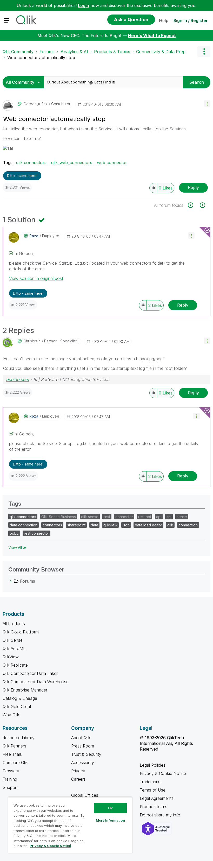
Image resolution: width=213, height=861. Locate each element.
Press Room (82, 746)
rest (107, 516)
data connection (23, 525)
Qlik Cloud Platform (21, 631)
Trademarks (151, 781)
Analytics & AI (74, 51)
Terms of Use (152, 790)
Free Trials (12, 754)
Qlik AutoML (14, 648)
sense (182, 516)
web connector (112, 162)
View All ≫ (17, 547)
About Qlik (80, 737)
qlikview (110, 525)
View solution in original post (36, 278)
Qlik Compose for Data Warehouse (36, 681)
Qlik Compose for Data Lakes (30, 673)
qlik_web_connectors (71, 162)
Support (10, 787)
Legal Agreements (157, 798)
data (94, 525)
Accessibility (82, 762)
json (126, 525)
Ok (110, 808)
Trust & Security (86, 754)
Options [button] (203, 51)
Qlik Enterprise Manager (25, 690)
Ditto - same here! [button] (22, 175)
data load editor (148, 525)
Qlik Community (18, 51)
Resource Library (19, 737)
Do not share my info (161, 814)
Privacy (78, 770)
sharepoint (76, 525)
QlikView (11, 656)
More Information (110, 820)
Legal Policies (152, 765)
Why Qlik (11, 714)
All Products (14, 623)
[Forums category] (11, 581)
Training (10, 779)
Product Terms (153, 806)
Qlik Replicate (15, 665)
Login (83, 5)
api (158, 516)
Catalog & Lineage (20, 698)
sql (169, 516)
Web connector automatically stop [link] (41, 57)
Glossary (11, 770)
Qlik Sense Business (58, 516)
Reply (193, 187)
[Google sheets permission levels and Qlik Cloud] (193, 205)
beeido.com (17, 379)
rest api (144, 516)
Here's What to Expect (152, 35)
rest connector (36, 533)
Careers (78, 779)
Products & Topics (112, 51)
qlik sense (89, 516)
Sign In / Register (191, 20)
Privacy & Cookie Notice (163, 773)
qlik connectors (31, 162)
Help (163, 20)
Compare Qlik (15, 762)
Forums (47, 51)
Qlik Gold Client (17, 706)
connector (124, 516)
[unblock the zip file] (202, 205)
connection (188, 525)
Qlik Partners (14, 746)
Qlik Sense (13, 640)
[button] (207, 103)
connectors (52, 525)
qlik (170, 525)
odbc (14, 533)
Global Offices (84, 795)
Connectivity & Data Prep (160, 51)
